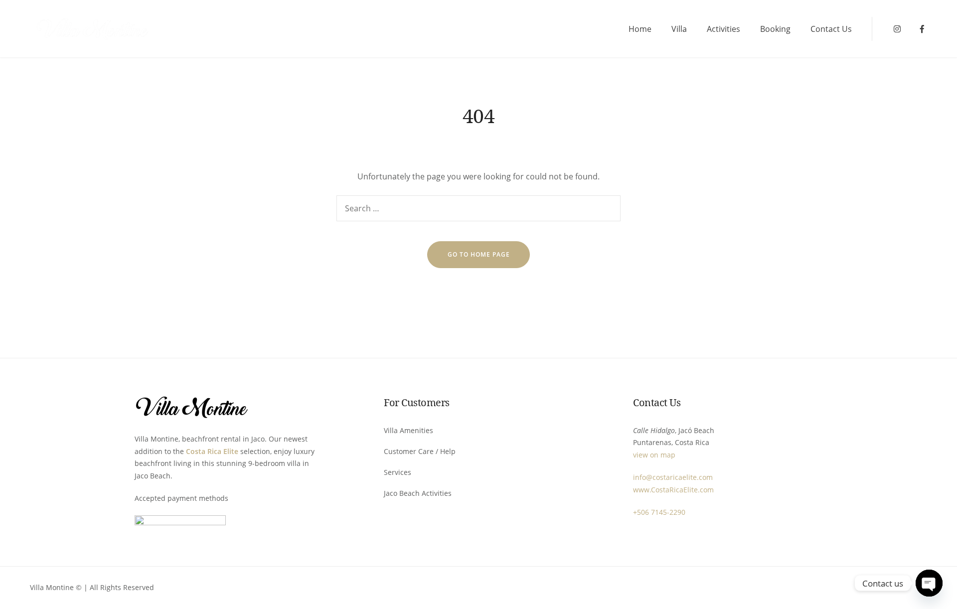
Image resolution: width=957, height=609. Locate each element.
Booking (775, 28)
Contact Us (831, 28)
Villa (679, 28)
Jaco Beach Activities (418, 493)
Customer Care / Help (420, 451)
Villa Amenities (408, 430)
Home (640, 28)
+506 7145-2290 (659, 512)
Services (397, 472)
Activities (723, 28)
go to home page (479, 254)
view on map (654, 454)
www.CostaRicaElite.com (673, 489)
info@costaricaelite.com (673, 477)
